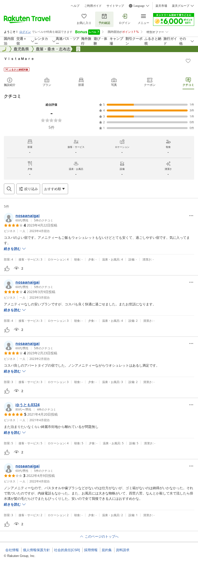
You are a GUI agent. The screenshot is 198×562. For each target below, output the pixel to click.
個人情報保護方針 (36, 550)
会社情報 (12, 550)
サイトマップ (115, 5)
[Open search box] (9, 189)
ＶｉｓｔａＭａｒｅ (19, 58)
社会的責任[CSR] (67, 550)
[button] (28, 217)
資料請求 (122, 550)
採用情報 (91, 550)
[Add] (188, 61)
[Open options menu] (191, 216)
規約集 (107, 550)
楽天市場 (161, 5)
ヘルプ (75, 5)
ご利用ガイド (93, 5)
